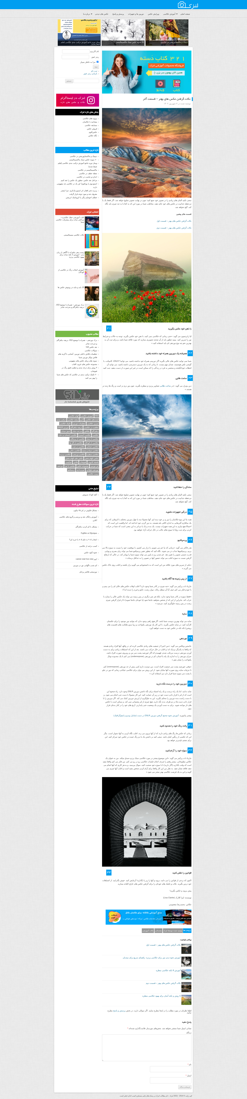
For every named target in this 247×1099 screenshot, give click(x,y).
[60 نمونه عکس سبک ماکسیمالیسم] (123, 32)
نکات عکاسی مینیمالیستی (74, 235)
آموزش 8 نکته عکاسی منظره (168, 970)
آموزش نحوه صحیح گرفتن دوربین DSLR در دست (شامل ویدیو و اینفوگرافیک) (146, 715)
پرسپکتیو (71, 470)
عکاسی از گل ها (75, 443)
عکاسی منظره (92, 454)
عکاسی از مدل (92, 439)
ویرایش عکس (153, 14)
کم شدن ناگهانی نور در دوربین (85, 565)
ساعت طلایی (165, 386)
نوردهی (60, 466)
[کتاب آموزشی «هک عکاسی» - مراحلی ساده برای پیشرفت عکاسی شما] (92, 223)
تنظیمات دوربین (79, 423)
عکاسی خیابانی (92, 447)
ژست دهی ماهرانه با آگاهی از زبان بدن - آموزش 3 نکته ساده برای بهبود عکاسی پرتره (70, 254)
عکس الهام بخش (91, 458)
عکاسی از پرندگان (77, 439)
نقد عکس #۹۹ (91, 347)
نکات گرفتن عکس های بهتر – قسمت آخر (166, 99)
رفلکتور (87, 431)
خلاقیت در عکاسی (91, 427)
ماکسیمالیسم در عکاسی (87, 170)
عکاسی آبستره (84, 435)
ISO (96, 416)
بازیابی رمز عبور (90, 73)
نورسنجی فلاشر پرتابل (88, 572)
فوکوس (68, 462)
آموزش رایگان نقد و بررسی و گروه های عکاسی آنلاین (78, 518)
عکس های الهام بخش (74, 458)
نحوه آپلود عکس (90, 552)
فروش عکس (92, 129)
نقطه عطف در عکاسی (88, 173)
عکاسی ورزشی (79, 454)
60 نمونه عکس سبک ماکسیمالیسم (130, 42)
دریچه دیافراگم (76, 427)
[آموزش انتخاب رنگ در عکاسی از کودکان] (92, 276)
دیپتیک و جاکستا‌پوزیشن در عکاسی (174, 42)
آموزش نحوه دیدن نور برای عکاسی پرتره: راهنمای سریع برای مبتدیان (152, 957)
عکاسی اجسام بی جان (68, 435)
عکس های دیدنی (101, 14)
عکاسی (95, 435)
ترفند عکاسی (73, 420)
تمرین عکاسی (92, 423)
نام (189, 1064)
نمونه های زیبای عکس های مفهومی (83, 361)
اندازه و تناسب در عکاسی (87, 177)
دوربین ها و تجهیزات (136, 14)
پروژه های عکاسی (90, 118)
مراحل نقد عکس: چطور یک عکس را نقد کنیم (79, 180)
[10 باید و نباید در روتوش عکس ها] (92, 293)
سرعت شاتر (77, 431)
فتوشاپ (83, 462)
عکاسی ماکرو (74, 451)
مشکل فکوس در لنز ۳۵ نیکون (85, 510)
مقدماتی (158, 931)
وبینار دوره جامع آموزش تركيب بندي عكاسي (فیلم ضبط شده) (80, 43)
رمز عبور (95, 57)
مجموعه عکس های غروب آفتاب (84, 364)
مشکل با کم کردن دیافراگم (86, 527)
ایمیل (188, 1075)
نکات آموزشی (147, 931)
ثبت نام (94, 71)
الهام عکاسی (74, 416)
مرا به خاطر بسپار (88, 62)
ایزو (81, 420)
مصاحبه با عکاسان (90, 122)
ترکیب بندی (61, 420)
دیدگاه (188, 1033)
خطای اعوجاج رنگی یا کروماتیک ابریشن (81, 197)
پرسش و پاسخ (118, 14)
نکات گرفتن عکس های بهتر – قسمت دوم (174, 228)
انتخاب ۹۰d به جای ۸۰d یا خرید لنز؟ (83, 540)
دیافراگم (95, 431)
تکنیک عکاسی (65, 423)
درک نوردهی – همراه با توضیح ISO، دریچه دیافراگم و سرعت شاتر (70, 306)
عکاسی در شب (78, 447)
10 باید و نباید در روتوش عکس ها (71, 287)
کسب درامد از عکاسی (88, 546)
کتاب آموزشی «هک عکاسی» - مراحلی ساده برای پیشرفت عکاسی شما (70, 219)
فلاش (75, 462)
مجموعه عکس (82, 466)
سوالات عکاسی (91, 350)
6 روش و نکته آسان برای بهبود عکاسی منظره (161, 996)
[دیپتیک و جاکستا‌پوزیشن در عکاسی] (167, 32)
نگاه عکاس (92, 136)
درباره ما (86, 14)
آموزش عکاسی (169, 14)
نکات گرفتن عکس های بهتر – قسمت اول (174, 221)
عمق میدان (65, 431)
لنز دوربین (94, 466)
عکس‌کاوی (93, 132)
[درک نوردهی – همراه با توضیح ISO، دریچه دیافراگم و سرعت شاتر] (92, 311)
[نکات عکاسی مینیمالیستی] (92, 241)
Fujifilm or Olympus (89, 533)
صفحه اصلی (185, 14)
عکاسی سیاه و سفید (90, 451)
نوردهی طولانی (92, 470)
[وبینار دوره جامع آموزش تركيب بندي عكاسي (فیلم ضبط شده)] (79, 32)
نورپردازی (80, 470)
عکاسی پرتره (65, 454)
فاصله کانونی (93, 462)
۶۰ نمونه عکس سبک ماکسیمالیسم (83, 160)
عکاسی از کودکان (91, 443)
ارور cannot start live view (86, 559)
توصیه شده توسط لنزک (173, 931)
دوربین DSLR (63, 427)
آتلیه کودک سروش (89, 495)
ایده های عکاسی (91, 420)
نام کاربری (94, 51)
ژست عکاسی (93, 474)
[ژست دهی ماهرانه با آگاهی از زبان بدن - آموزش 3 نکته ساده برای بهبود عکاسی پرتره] (92, 258)
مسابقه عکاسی (91, 125)
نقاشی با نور (70, 466)
